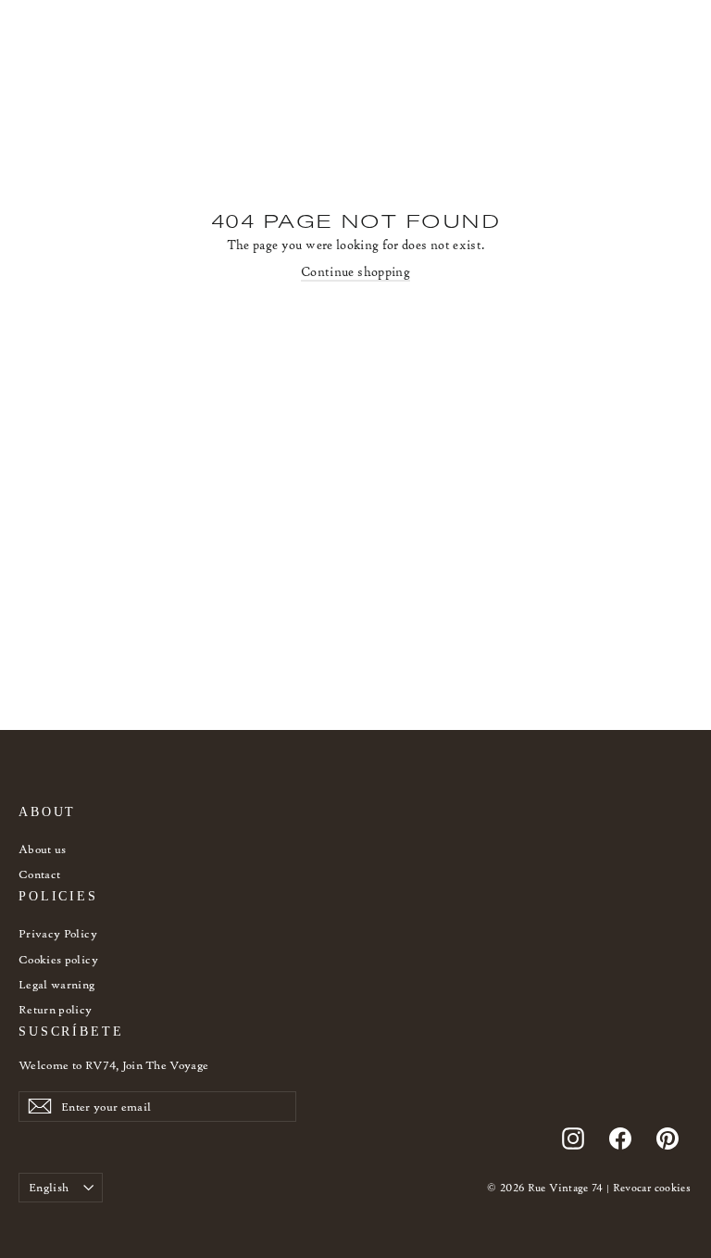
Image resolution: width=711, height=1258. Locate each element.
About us (43, 849)
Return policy (56, 1009)
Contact (39, 874)
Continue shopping (355, 272)
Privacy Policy (58, 933)
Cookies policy (58, 959)
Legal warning (57, 984)
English (49, 1187)
